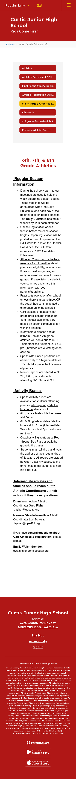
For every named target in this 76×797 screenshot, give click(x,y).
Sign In (38, 647)
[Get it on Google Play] (38, 752)
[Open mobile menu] (69, 5)
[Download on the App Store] (38, 763)
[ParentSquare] (38, 742)
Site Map (38, 635)
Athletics (10, 44)
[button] (17, 5)
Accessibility (38, 641)
